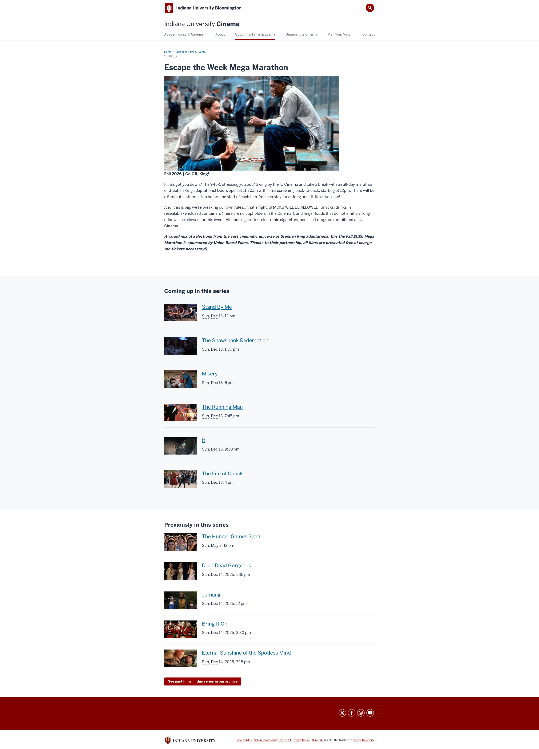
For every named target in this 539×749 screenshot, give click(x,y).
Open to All (284, 740)
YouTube (370, 713)
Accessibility (244, 740)
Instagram (361, 713)
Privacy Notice (301, 740)
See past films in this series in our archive (202, 681)
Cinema (201, 24)
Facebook (351, 713)
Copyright (318, 740)
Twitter (342, 713)
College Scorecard (265, 740)
